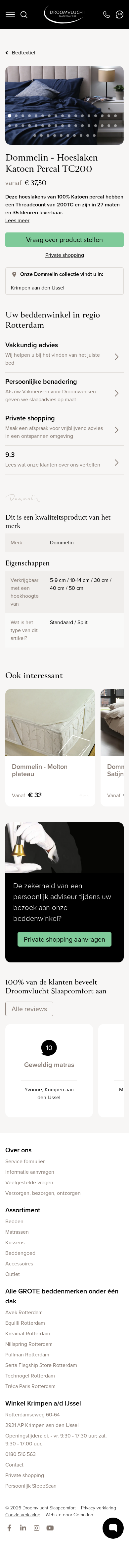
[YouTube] (51, 1528)
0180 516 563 (20, 1454)
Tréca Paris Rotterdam (30, 1386)
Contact (14, 1464)
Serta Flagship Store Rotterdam (41, 1365)
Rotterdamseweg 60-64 (32, 1414)
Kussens (14, 1242)
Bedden (14, 1221)
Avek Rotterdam (24, 1312)
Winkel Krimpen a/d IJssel (43, 1403)
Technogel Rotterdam (30, 1375)
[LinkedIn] (24, 1528)
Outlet (12, 1274)
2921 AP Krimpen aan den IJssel (42, 1425)
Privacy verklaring (98, 1507)
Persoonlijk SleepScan (31, 1486)
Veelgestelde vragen (29, 1182)
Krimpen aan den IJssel (37, 287)
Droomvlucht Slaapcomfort (64, 14)
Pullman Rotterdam (27, 1354)
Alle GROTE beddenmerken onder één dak (61, 1296)
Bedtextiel (23, 52)
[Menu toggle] (10, 14)
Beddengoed (20, 1253)
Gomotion (83, 1514)
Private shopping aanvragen (64, 939)
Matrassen (17, 1232)
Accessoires (19, 1263)
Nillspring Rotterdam (29, 1344)
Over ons (18, 1150)
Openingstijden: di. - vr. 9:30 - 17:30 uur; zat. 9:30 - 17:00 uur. (56, 1439)
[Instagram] (37, 1528)
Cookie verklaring (22, 1514)
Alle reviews (29, 1009)
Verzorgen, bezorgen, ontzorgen (43, 1193)
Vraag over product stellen (64, 240)
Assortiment (22, 1210)
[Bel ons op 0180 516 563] (106, 14)
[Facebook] (10, 1528)
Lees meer (17, 220)
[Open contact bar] (113, 1528)
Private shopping (64, 255)
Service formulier (25, 1161)
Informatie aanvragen (29, 1172)
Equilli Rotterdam (25, 1323)
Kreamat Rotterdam (27, 1333)
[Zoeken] (24, 14)
